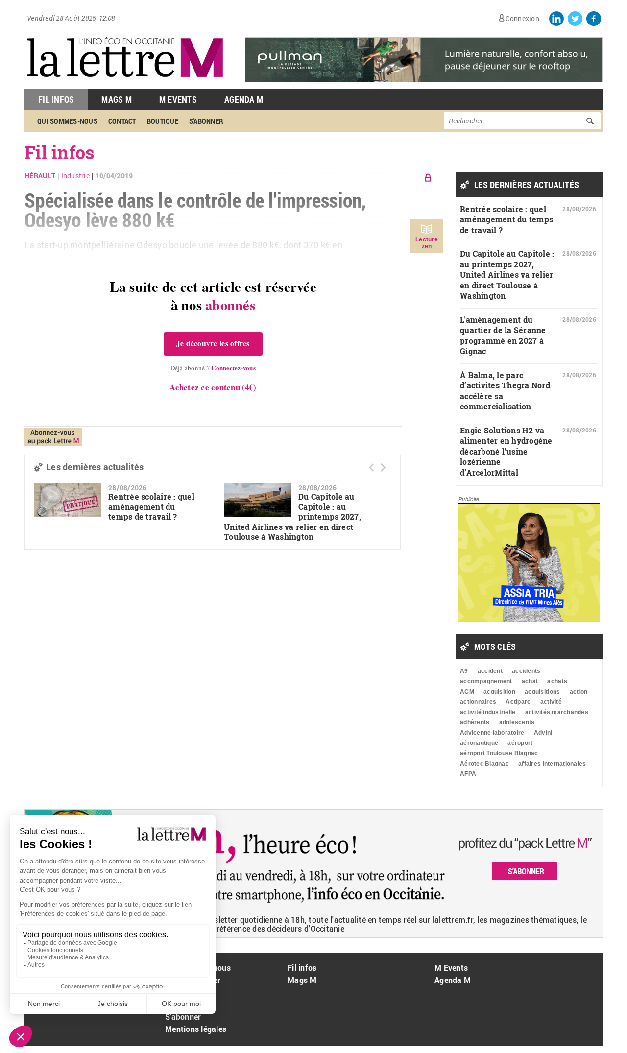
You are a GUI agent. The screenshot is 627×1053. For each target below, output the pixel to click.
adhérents (474, 722)
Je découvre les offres (213, 343)
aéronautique (479, 743)
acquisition (499, 691)
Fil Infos (56, 99)
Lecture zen (426, 243)
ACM (467, 691)
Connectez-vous (233, 367)
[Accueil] (125, 83)
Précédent (371, 467)
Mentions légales (195, 1029)
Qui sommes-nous (67, 121)
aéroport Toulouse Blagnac (499, 753)
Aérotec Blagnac (484, 763)
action (579, 691)
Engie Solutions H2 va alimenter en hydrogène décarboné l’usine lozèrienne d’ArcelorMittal (506, 451)
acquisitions (542, 691)
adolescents (517, 722)
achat (530, 681)
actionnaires (478, 701)
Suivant (383, 467)
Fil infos (302, 967)
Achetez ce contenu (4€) (212, 387)
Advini (543, 732)
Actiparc (518, 701)
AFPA (468, 773)
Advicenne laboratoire (492, 732)
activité (551, 701)
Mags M (116, 99)
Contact (122, 121)
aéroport (519, 743)
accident (490, 671)
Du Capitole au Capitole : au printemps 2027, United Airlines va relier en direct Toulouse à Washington (507, 274)
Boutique (162, 121)
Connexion (522, 18)
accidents (526, 671)
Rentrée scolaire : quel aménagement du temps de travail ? (151, 506)
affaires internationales (552, 763)
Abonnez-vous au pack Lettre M (53, 437)
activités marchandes (556, 712)
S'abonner (206, 121)
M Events (178, 99)
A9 (464, 671)
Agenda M (243, 99)
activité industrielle (487, 712)
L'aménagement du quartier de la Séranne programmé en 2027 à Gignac (503, 335)
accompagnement (486, 681)
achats (557, 681)
